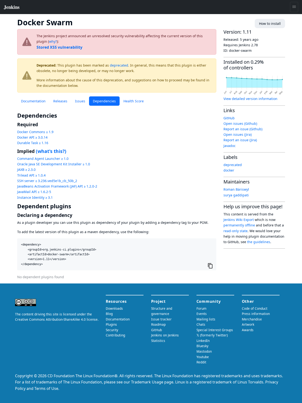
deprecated (119, 65)
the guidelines (258, 242)
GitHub (229, 118)
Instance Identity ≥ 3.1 (35, 197)
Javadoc (229, 145)
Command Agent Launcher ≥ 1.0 (43, 158)
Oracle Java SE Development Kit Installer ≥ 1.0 (53, 164)
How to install (270, 23)
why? (53, 41)
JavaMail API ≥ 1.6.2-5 (34, 191)
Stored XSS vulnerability (59, 47)
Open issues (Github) (240, 123)
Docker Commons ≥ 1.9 (35, 132)
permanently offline (239, 225)
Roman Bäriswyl (236, 189)
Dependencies (104, 101)
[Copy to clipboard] (210, 265)
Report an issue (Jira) (240, 140)
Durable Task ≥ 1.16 (32, 143)
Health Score (133, 101)
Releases (60, 101)
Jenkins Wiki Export (238, 219)
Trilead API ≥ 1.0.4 (31, 175)
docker (228, 170)
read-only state (235, 231)
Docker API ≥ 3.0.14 (32, 137)
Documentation (33, 101)
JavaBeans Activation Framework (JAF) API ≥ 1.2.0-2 (57, 186)
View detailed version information (250, 98)
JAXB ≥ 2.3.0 (26, 169)
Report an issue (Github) (242, 129)
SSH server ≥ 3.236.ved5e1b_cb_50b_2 (47, 180)
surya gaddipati (236, 195)
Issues (80, 101)
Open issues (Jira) (237, 134)
